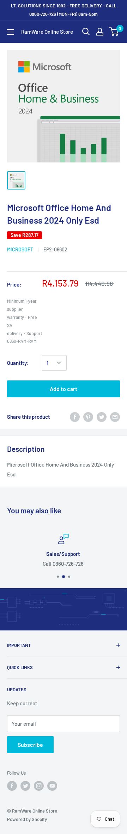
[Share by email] (115, 416)
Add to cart (63, 388)
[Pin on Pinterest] (88, 416)
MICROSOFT (20, 249)
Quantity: (18, 363)
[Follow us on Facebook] (12, 786)
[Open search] (86, 32)
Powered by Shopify (27, 819)
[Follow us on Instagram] (39, 786)
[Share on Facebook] (75, 416)
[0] (114, 31)
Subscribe (30, 744)
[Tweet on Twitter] (102, 416)
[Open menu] (10, 32)
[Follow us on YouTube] (52, 786)
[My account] (99, 32)
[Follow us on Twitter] (25, 786)
